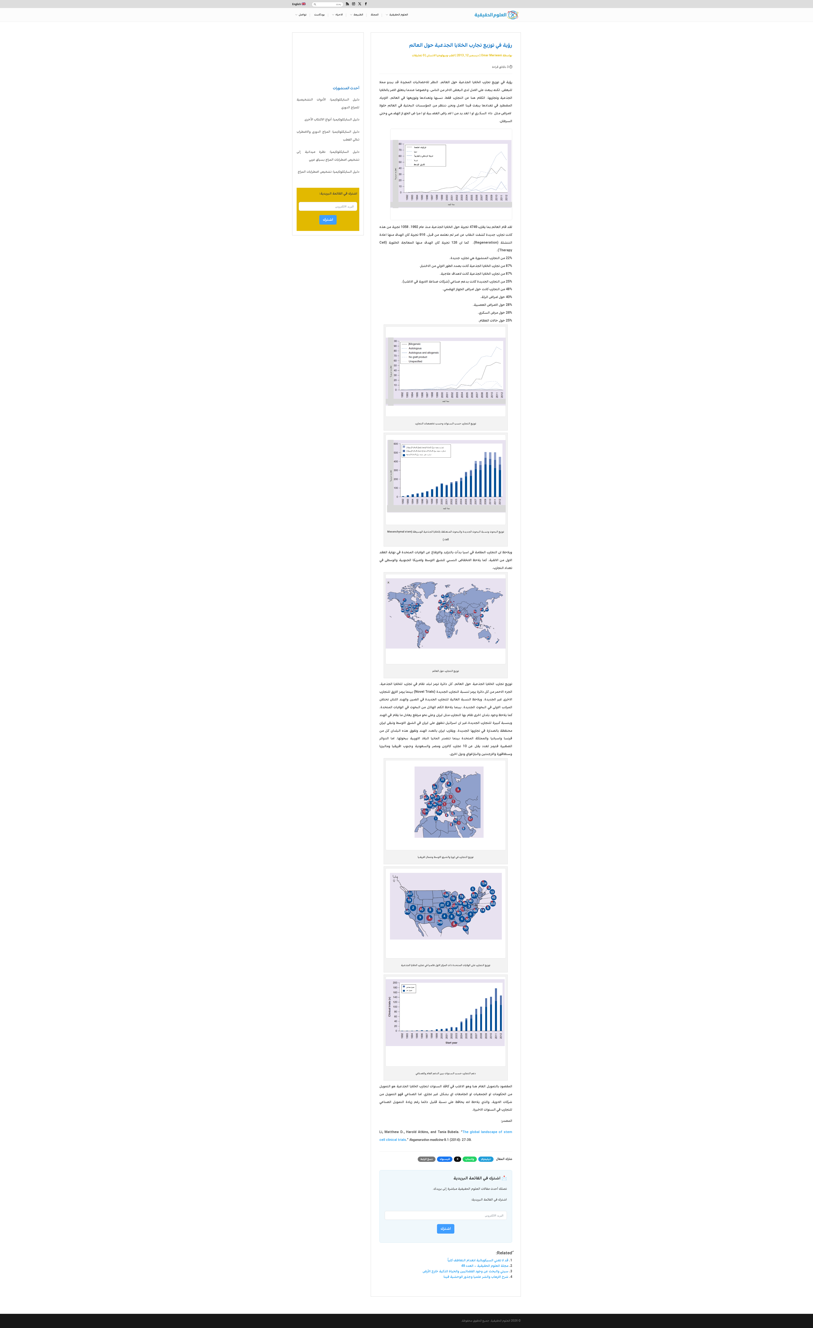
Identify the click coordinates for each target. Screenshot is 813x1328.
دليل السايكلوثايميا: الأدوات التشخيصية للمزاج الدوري (328, 103)
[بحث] (315, 4)
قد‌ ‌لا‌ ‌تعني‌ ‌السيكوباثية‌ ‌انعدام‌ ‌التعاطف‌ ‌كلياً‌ (478, 1260)
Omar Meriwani (491, 55)
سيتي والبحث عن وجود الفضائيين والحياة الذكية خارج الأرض (465, 1271)
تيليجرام (486, 1159)
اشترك (328, 219)
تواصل (303, 15)
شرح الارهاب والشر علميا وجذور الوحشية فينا (476, 1276)
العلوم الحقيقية (398, 15)
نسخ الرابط (426, 1159)
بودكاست (319, 15)
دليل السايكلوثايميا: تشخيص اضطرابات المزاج (328, 172)
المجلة (375, 15)
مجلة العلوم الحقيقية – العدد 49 (484, 1265)
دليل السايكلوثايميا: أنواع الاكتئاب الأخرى (331, 119)
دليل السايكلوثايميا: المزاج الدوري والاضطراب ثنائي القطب (328, 136)
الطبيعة (358, 15)
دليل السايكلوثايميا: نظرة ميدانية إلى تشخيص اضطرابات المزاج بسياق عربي (328, 156)
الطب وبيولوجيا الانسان (441, 55)
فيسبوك (445, 1159)
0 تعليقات (418, 55)
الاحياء (339, 15)
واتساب (469, 1159)
